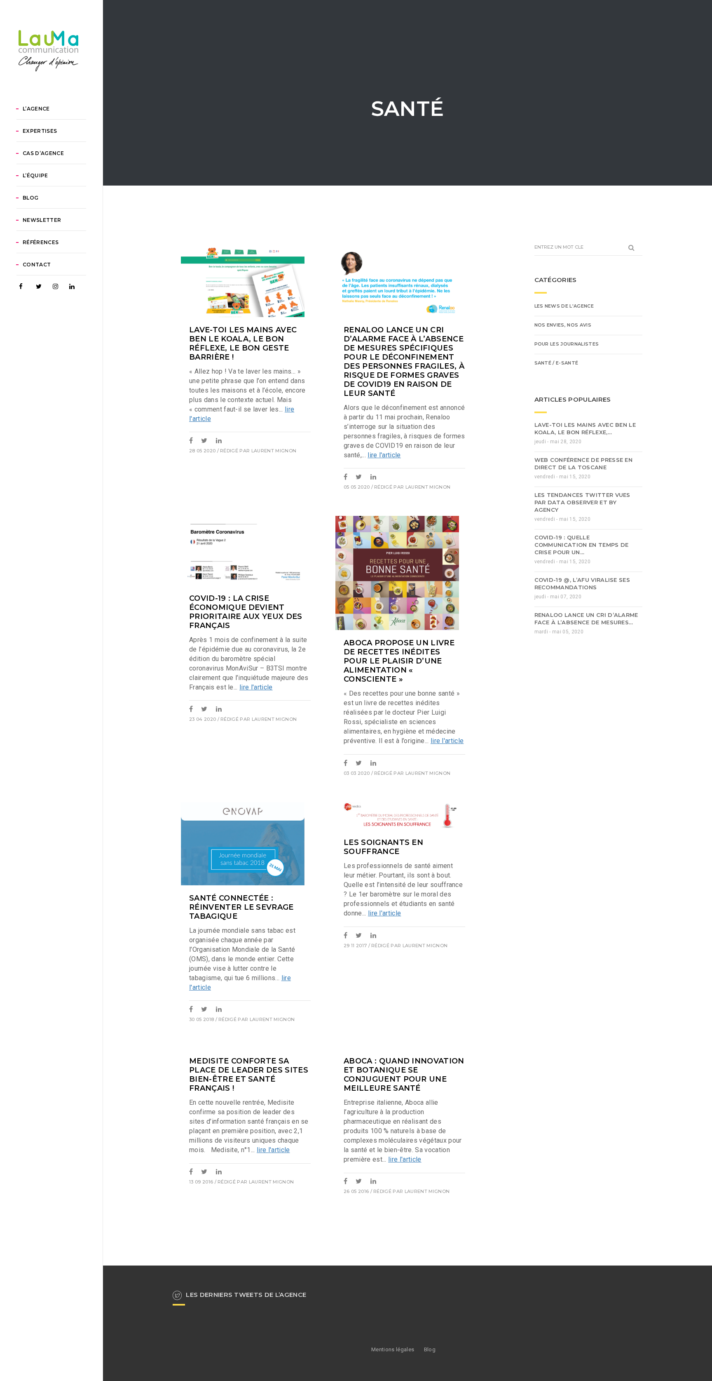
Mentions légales (392, 1349)
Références (41, 242)
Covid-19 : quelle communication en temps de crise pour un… (581, 544)
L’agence (36, 109)
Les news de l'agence (564, 306)
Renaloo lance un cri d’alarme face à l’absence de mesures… (586, 619)
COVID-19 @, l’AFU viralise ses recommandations (582, 583)
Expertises (40, 131)
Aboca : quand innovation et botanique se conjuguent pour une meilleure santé (404, 1074)
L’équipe (35, 175)
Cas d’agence (43, 153)
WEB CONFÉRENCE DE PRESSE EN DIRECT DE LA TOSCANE (583, 463)
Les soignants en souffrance (383, 847)
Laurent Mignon (273, 451)
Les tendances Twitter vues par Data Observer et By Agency (582, 502)
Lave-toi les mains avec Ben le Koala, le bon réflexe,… (585, 428)
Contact (37, 264)
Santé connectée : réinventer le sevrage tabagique (241, 907)
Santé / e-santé (556, 363)
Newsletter (42, 220)
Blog (30, 198)
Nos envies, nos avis (562, 325)
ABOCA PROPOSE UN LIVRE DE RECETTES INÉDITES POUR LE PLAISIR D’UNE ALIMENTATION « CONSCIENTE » (399, 661)
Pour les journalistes (566, 344)
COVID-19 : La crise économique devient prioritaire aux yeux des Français (245, 612)
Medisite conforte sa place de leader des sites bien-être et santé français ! (248, 1074)
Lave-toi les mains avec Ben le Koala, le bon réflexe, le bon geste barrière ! (243, 343)
